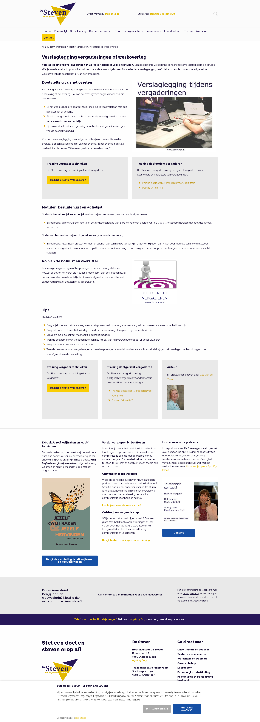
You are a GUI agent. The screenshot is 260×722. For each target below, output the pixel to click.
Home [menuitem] (47, 31)
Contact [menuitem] (48, 37)
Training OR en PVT (152, 187)
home (45, 47)
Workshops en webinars (192, 658)
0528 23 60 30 (112, 14)
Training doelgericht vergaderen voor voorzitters (168, 183)
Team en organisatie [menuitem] (128, 31)
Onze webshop (186, 663)
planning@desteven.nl (162, 14)
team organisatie (58, 47)
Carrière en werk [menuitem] (99, 31)
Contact (179, 532)
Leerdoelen (184, 667)
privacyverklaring (191, 593)
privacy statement (80, 717)
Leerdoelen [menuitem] (171, 31)
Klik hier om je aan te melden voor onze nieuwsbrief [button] (130, 594)
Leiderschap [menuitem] (153, 31)
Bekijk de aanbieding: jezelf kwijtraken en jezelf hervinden (69, 560)
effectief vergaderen (78, 47)
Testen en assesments (191, 654)
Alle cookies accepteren (187, 708)
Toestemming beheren (157, 708)
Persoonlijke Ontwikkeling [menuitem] (70, 31)
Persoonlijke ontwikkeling (193, 672)
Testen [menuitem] (188, 31)
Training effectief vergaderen (68, 180)
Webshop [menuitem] (201, 31)
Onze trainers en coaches (193, 649)
